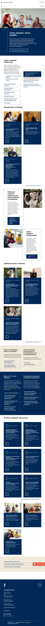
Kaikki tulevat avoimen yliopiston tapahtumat (30, 499)
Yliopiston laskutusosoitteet (9, 604)
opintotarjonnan (26, 80)
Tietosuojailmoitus (11, 622)
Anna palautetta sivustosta (8, 607)
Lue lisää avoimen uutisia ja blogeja (33, 185)
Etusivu (2, 6)
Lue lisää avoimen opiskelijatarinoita (32, 341)
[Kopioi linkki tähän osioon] (23, 107)
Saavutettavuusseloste (20, 622)
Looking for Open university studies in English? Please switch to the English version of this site (32, 85)
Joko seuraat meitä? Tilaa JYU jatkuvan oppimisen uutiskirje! (31, 74)
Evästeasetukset (6, 610)
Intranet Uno (27, 622)
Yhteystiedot (6, 599)
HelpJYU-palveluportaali (8, 600)
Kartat (10, 599)
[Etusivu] (7, 2)
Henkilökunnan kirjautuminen (13, 623)
